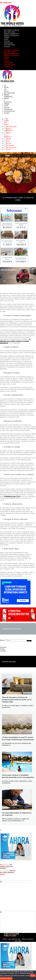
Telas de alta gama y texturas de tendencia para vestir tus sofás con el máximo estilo (17, 699)
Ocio (6, 39)
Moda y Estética (11, 36)
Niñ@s (6, 37)
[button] (18, 647)
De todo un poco (11, 30)
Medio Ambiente (11, 34)
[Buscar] (29, 640)
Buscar (2, 640)
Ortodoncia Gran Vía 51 (12, 496)
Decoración (9, 32)
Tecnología (9, 45)
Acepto (33, 975)
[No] (13, 979)
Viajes (7, 46)
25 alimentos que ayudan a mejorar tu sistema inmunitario (15, 341)
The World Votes (6, 2)
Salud (7, 41)
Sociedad (8, 43)
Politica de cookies (6, 978)
